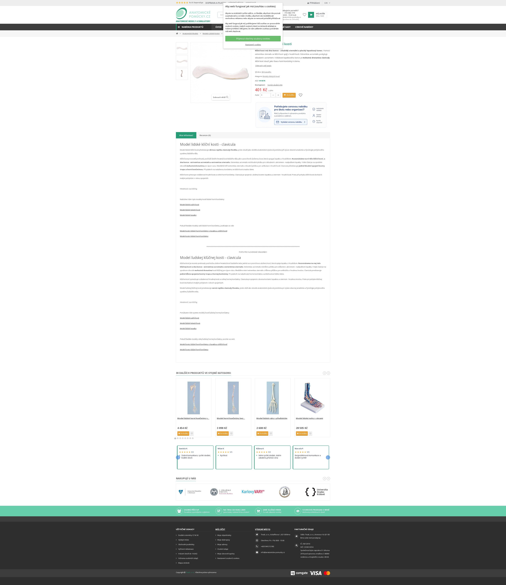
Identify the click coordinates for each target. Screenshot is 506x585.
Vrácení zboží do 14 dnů (187, 553)
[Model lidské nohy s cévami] (312, 398)
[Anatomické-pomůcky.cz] (193, 15)
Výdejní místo (183, 540)
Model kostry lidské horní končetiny (194, 236)
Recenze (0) (205, 135)
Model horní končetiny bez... (231, 418)
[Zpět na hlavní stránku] (177, 33)
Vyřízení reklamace (186, 549)
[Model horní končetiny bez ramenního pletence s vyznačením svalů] (233, 398)
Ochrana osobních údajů (188, 558)
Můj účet (220, 529)
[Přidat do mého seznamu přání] (300, 95)
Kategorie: (258, 76)
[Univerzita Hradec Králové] (316, 492)
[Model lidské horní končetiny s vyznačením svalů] (193, 398)
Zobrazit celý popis (256, 65)
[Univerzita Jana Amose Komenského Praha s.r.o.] (285, 492)
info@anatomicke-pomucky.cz (289, 17)
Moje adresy (222, 544)
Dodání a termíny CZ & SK (188, 535)
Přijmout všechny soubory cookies (253, 38)
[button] (193, 27)
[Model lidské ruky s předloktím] (272, 398)
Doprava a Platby (216, 2)
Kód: (256, 80)
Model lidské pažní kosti (189, 204)
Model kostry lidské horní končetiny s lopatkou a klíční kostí (203, 231)
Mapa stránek (183, 563)
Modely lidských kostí (271, 76)
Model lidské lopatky (188, 215)
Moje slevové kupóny (226, 553)
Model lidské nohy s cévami (309, 418)
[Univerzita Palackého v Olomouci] (190, 492)
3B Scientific (266, 72)
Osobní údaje (222, 549)
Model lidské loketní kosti (190, 210)
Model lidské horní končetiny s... (193, 418)
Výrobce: (258, 72)
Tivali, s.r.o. (190, 572)
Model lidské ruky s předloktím (271, 418)
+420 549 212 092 (267, 546)
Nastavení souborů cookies (228, 558)
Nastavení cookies (253, 44)
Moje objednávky (224, 535)
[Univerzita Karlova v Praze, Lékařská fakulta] (221, 492)
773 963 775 (289, 13)
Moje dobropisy (223, 540)
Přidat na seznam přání (192, 433)
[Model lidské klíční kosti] (182, 61)
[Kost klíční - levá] (182, 48)
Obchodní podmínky (186, 544)
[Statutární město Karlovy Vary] (253, 492)
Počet (257, 95)
